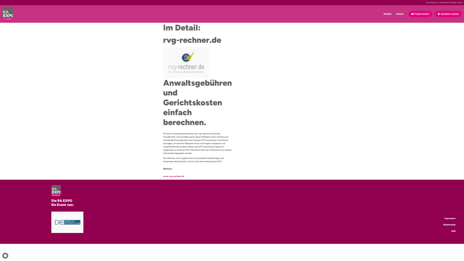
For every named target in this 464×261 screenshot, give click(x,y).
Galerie (400, 14)
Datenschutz (449, 224)
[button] (5, 255)
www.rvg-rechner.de (173, 176)
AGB (453, 231)
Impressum (450, 218)
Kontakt (388, 14)
